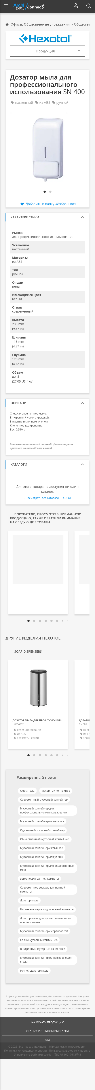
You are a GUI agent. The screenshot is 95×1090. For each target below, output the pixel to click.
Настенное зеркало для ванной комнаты (47, 909)
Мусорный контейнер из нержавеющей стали (46, 960)
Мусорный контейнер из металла (42, 821)
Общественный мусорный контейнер (44, 839)
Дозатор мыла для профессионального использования (45, 920)
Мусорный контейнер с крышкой (41, 848)
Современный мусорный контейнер (44, 799)
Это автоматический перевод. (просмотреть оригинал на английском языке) (42, 446)
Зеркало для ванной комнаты (39, 879)
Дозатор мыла (29, 900)
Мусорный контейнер (56, 791)
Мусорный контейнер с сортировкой (44, 931)
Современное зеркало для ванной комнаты (42, 889)
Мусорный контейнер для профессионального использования (44, 810)
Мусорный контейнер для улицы (41, 857)
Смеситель (27, 791)
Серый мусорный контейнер (38, 940)
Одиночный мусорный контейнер (42, 830)
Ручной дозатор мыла (34, 970)
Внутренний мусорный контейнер (42, 949)
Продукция (45, 51)
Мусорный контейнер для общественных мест (47, 868)
